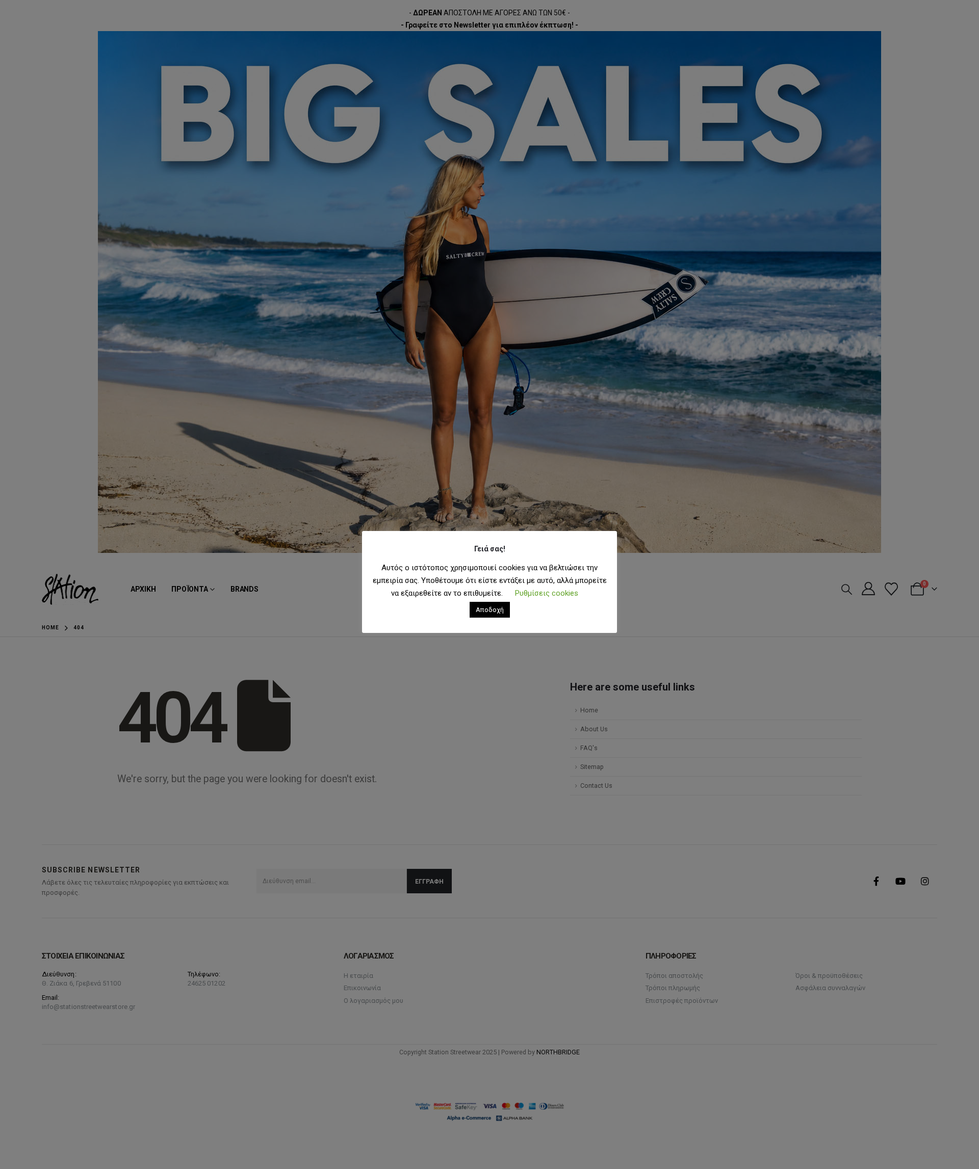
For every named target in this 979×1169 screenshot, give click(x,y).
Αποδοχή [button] (490, 610)
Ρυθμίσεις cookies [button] (546, 593)
